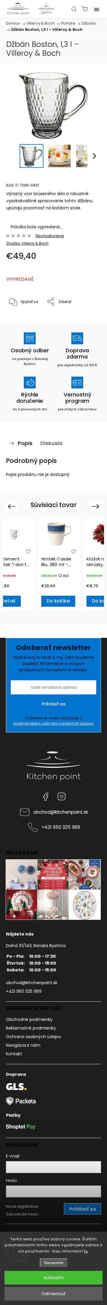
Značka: (27, 243)
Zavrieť (87, 317)
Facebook (45, 796)
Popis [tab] (25, 443)
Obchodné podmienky (29, 1019)
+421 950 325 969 (60, 827)
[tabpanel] (59, 564)
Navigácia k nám (23, 1045)
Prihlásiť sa (53, 704)
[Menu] (97, 9)
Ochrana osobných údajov (33, 1037)
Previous (12, 506)
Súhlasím (54, 1277)
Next (96, 506)
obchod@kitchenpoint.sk (60, 812)
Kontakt (14, 1054)
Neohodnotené (49, 236)
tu (86, 1251)
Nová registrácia (22, 1206)
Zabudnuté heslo (22, 1214)
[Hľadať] (74, 8)
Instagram (61, 796)
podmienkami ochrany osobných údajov (53, 723)
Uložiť (20, 320)
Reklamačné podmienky (31, 1028)
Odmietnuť (53, 1293)
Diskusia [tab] (51, 443)
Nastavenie (53, 1263)
